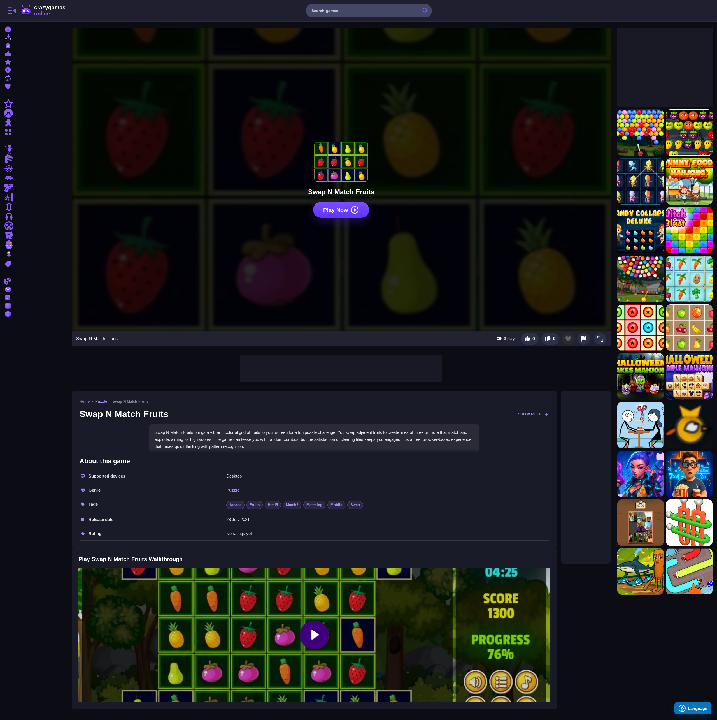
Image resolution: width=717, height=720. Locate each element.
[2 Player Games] (8, 216)
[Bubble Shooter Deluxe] (640, 132)
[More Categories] (8, 132)
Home (85, 401)
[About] (8, 305)
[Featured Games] (8, 61)
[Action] (8, 103)
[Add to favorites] (568, 339)
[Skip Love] (640, 425)
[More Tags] (8, 263)
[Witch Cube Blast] (689, 230)
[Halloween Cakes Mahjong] (640, 376)
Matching (314, 505)
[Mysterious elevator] (689, 474)
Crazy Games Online (43, 10)
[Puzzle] (8, 123)
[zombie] (8, 245)
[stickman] (8, 149)
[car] (8, 178)
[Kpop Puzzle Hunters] (640, 474)
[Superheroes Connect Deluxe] (640, 181)
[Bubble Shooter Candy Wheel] (640, 279)
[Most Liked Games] (8, 53)
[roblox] (8, 235)
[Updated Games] (8, 77)
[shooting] (8, 168)
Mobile (336, 505)
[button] (600, 339)
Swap (355, 505)
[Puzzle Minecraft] (640, 522)
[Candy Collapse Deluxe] (640, 230)
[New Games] (8, 37)
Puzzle (101, 401)
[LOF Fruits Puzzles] (689, 327)
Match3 (292, 505)
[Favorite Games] (8, 86)
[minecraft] (8, 226)
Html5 (273, 505)
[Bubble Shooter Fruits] (689, 132)
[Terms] (8, 297)
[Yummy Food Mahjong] (689, 181)
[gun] (8, 188)
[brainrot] (8, 254)
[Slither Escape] (689, 571)
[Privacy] (8, 313)
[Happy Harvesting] (689, 279)
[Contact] (8, 289)
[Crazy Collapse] (640, 327)
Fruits (255, 505)
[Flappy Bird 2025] (689, 425)
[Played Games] (8, 69)
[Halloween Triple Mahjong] (689, 376)
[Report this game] (584, 339)
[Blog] (8, 281)
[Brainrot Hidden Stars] (640, 571)
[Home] (8, 29)
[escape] (8, 197)
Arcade (235, 505)
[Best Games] (8, 45)
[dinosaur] (8, 159)
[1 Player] (8, 207)
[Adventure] (8, 113)
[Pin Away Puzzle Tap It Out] (689, 522)
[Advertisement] (341, 368)
